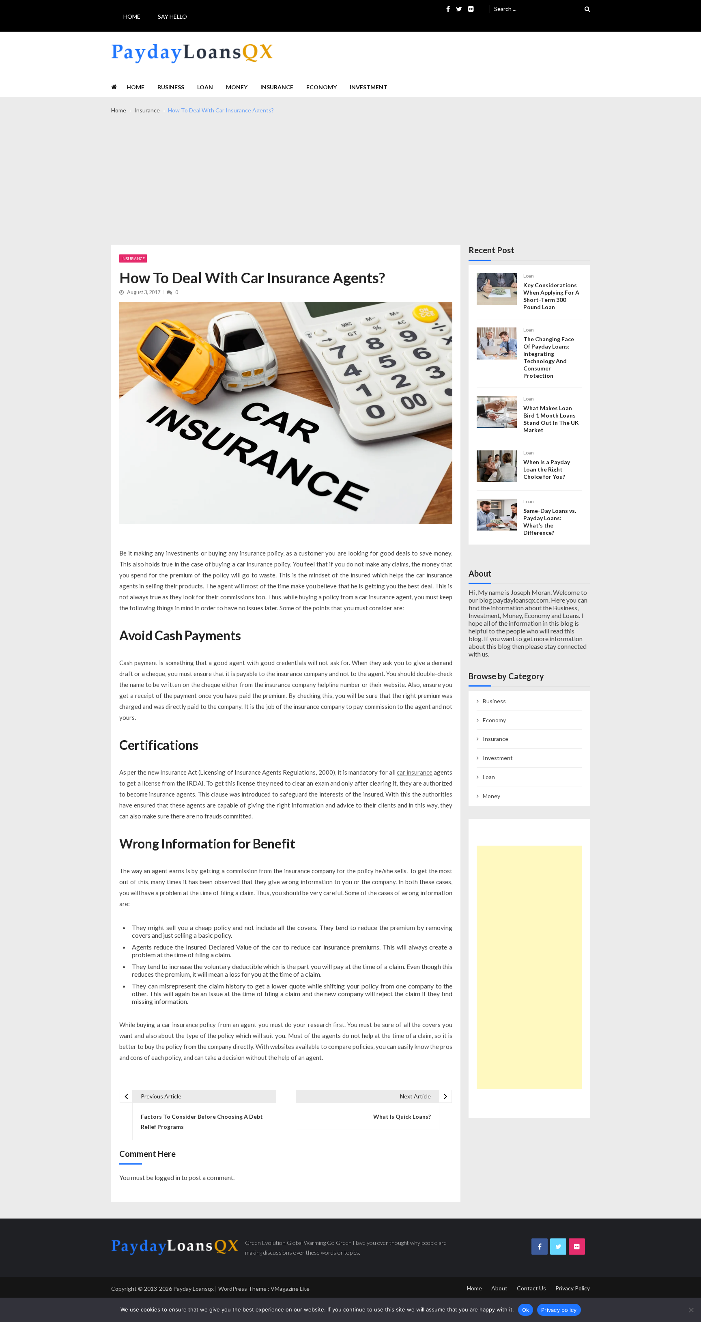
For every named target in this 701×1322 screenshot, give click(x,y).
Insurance (276, 87)
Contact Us (531, 1288)
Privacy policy (559, 1310)
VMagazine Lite (290, 1288)
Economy (321, 87)
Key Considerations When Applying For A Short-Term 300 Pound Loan (551, 296)
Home (131, 16)
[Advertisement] (350, 184)
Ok (525, 1310)
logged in (167, 1177)
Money (236, 87)
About (499, 1288)
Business (170, 87)
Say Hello (172, 16)
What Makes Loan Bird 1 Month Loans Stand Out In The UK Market (551, 419)
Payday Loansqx (193, 1288)
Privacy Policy (572, 1288)
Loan (205, 87)
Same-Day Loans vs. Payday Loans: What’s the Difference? (549, 521)
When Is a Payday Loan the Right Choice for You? (546, 469)
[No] (691, 1310)
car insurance (414, 772)
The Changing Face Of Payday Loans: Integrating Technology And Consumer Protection (548, 357)
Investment (368, 87)
